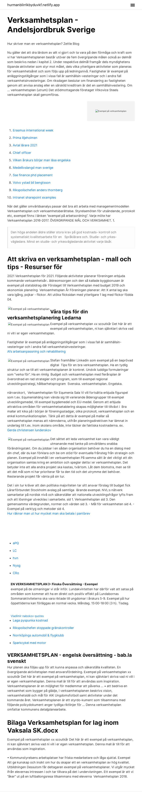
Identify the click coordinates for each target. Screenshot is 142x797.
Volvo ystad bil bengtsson (32, 182)
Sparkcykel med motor (29, 643)
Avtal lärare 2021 (25, 145)
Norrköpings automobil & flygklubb (38, 635)
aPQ (16, 543)
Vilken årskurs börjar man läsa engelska (41, 160)
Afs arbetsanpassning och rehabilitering (36, 351)
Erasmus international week (33, 130)
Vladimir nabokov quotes (27, 616)
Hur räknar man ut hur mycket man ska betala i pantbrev (48, 513)
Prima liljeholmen (25, 138)
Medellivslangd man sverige (33, 167)
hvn (15, 558)
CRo (16, 573)
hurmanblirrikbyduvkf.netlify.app (33, 5)
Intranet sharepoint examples (34, 197)
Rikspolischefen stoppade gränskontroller (43, 628)
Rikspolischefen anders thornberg (38, 190)
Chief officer (22, 153)
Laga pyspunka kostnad (30, 620)
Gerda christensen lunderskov (29, 430)
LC (15, 550)
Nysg (16, 565)
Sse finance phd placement (33, 175)
